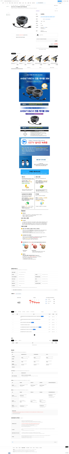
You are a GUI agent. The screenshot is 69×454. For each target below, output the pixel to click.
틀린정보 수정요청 (55, 5)
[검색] (17, 1)
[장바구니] (65, 3)
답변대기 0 (20, 340)
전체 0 (12, 340)
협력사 (31, 447)
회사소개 (14, 447)
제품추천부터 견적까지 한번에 (20, 37)
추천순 (15, 311)
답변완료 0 (16, 340)
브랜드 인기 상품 (18, 53)
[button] (11, 59)
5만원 (41, 21)
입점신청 (19, 447)
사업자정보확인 (19, 450)
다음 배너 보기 (8, 12)
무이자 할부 (42, 25)
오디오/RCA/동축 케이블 (22, 5)
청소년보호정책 (27, 447)
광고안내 (34, 447)
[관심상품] (38, 46)
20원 (41, 23)
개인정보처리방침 (23, 447)
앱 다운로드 (40, 447)
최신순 (12, 311)
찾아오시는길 (37, 447)
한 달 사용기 (32, 311)
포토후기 (23, 311)
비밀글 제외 (50, 340)
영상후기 (19, 311)
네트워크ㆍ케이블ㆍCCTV (15, 5)
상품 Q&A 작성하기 (55, 340)
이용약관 (17, 447)
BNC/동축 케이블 (28, 5)
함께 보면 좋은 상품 (13, 53)
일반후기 (27, 311)
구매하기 (53, 46)
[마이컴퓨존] (67, 3)
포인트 (44, 21)
